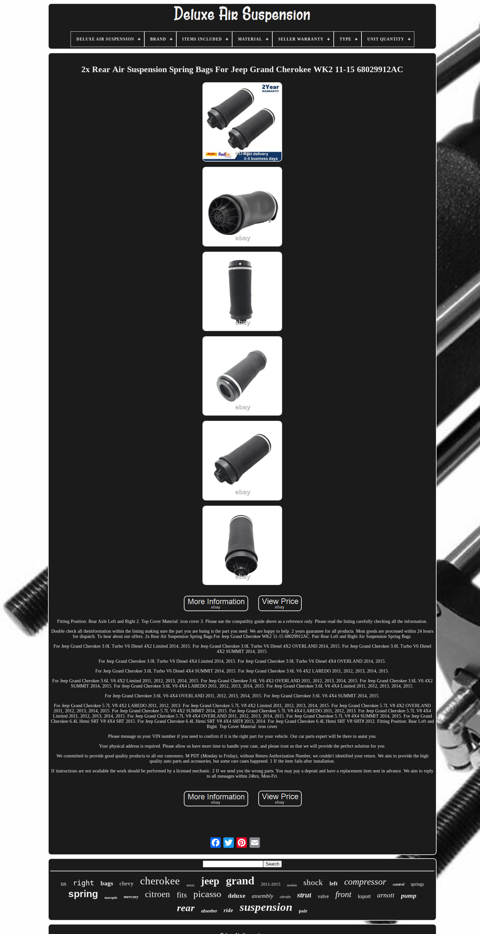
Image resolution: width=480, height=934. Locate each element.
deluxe (236, 895)
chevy (127, 883)
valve (323, 896)
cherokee (160, 881)
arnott (385, 895)
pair (303, 910)
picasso (207, 894)
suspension (266, 907)
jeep (210, 881)
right (83, 883)
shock (313, 882)
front (343, 894)
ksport (364, 896)
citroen (157, 894)
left (333, 883)
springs (417, 884)
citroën (285, 896)
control (398, 884)
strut (304, 895)
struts (190, 885)
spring (83, 893)
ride (228, 910)
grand (240, 881)
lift (63, 884)
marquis (110, 897)
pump (408, 895)
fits (182, 895)
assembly (262, 896)
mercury (131, 896)
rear (186, 907)
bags (107, 883)
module (292, 885)
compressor (365, 882)
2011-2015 (270, 884)
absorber (209, 911)
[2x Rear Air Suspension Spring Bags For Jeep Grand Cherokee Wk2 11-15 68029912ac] (242, 122)
